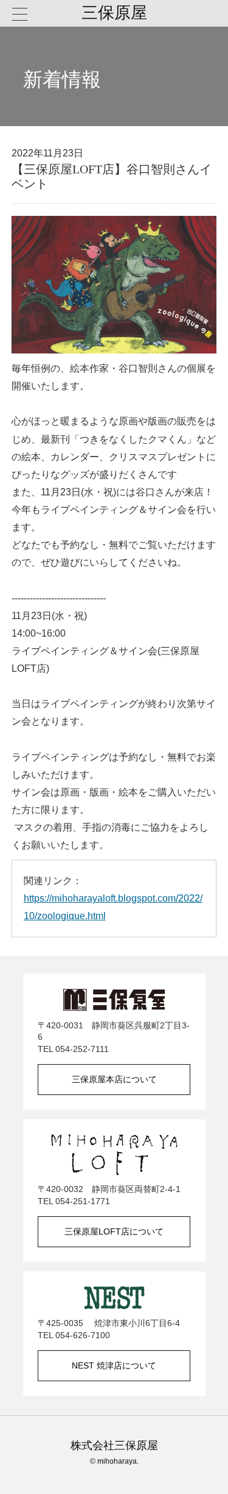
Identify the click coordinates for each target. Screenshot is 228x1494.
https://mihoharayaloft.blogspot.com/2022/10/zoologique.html (113, 907)
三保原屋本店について (114, 1079)
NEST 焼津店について (114, 1365)
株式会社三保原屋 (114, 1445)
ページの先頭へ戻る (203, 1470)
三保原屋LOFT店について (114, 1231)
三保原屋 (114, 13)
